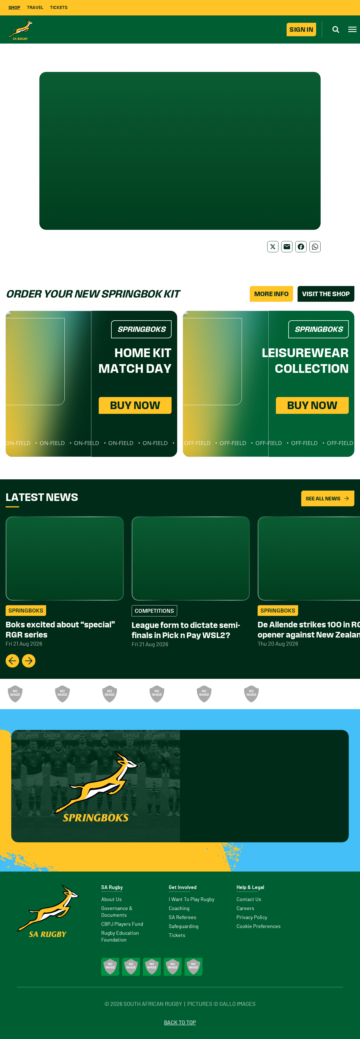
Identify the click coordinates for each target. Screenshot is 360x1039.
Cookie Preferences (259, 926)
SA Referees (182, 917)
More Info (271, 294)
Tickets (59, 7)
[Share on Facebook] (301, 246)
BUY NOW (135, 405)
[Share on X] (272, 246)
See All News (323, 499)
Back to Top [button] (180, 1023)
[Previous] (12, 661)
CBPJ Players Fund (122, 924)
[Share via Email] (286, 246)
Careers (245, 908)
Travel (35, 7)
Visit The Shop (326, 294)
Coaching (179, 908)
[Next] (28, 661)
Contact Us (249, 899)
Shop (14, 7)
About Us (111, 899)
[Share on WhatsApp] (315, 246)
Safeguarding (184, 926)
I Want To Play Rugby (191, 899)
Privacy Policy (252, 917)
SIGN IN (301, 29)
